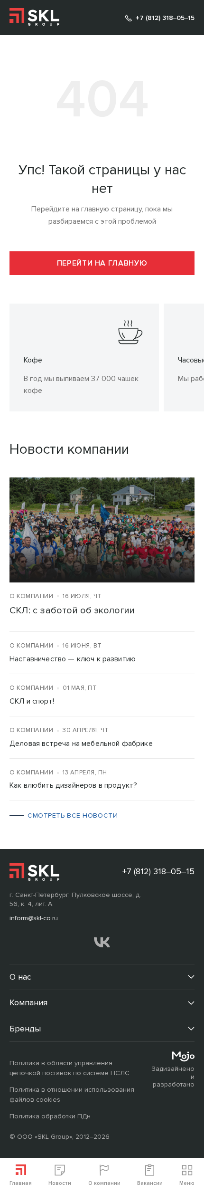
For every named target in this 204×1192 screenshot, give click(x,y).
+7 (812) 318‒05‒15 (165, 18)
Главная (20, 1183)
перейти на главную (102, 263)
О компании (104, 1183)
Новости (59, 1183)
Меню (187, 1183)
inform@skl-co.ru (33, 918)
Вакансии (150, 1183)
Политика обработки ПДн (50, 1116)
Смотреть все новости (73, 815)
